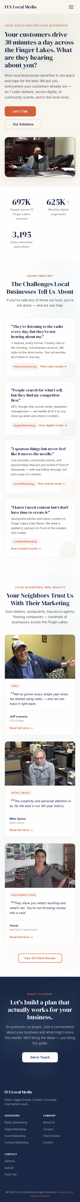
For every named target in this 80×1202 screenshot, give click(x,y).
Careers (48, 1129)
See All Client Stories (40, 958)
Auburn (9, 1167)
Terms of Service (40, 1196)
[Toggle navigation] (71, 7)
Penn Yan (11, 1174)
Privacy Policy (65, 1192)
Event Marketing (15, 1135)
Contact (48, 1142)
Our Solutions (23, 124)
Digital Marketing (15, 1129)
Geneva (10, 1161)
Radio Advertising (16, 1122)
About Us (49, 1122)
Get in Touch (40, 1057)
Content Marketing (16, 1142)
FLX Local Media (18, 1092)
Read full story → (21, 728)
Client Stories (51, 1135)
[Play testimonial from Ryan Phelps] (40, 157)
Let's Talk (20, 111)
